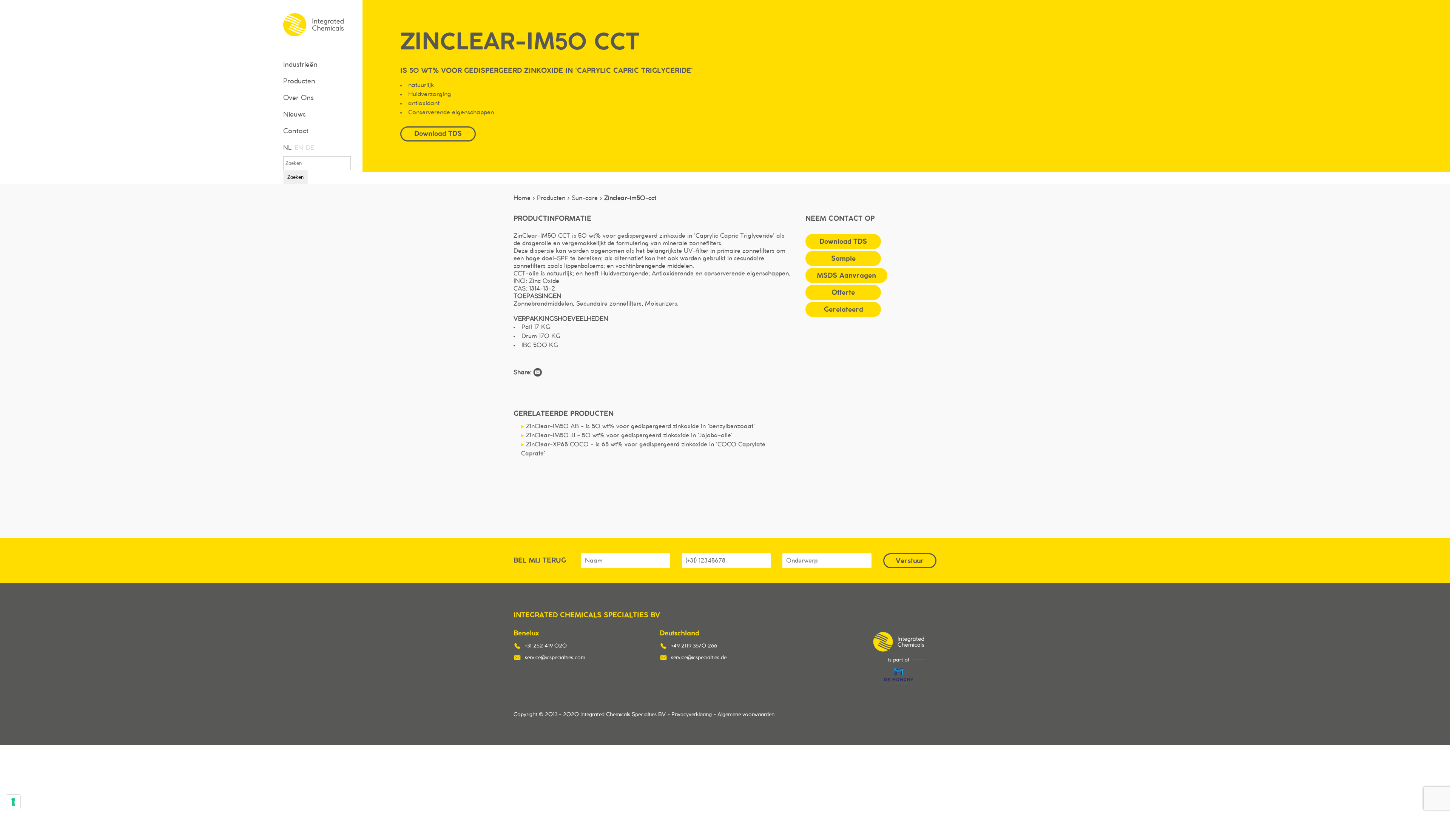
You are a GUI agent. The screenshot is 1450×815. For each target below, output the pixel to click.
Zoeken (295, 177)
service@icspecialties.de (699, 657)
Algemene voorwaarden (745, 714)
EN (298, 148)
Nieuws (294, 114)
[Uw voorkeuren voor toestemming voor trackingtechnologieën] (13, 802)
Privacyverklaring (691, 714)
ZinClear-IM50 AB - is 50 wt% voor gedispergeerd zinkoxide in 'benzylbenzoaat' (638, 426)
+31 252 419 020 (546, 646)
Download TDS (843, 241)
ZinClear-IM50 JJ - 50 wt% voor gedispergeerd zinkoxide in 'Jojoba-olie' (627, 435)
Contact (296, 131)
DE (309, 148)
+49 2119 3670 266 (694, 646)
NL (287, 148)
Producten (299, 81)
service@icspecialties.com (555, 657)
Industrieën (300, 65)
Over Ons (298, 98)
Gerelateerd (843, 309)
